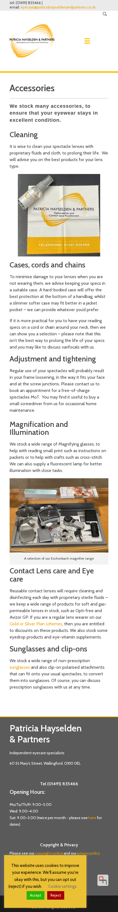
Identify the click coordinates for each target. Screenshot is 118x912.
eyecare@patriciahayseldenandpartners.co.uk (58, 7)
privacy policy (88, 853)
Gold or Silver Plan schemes (36, 623)
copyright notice (49, 853)
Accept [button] (35, 895)
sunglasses (20, 667)
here (92, 817)
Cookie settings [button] (62, 886)
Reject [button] (55, 895)
